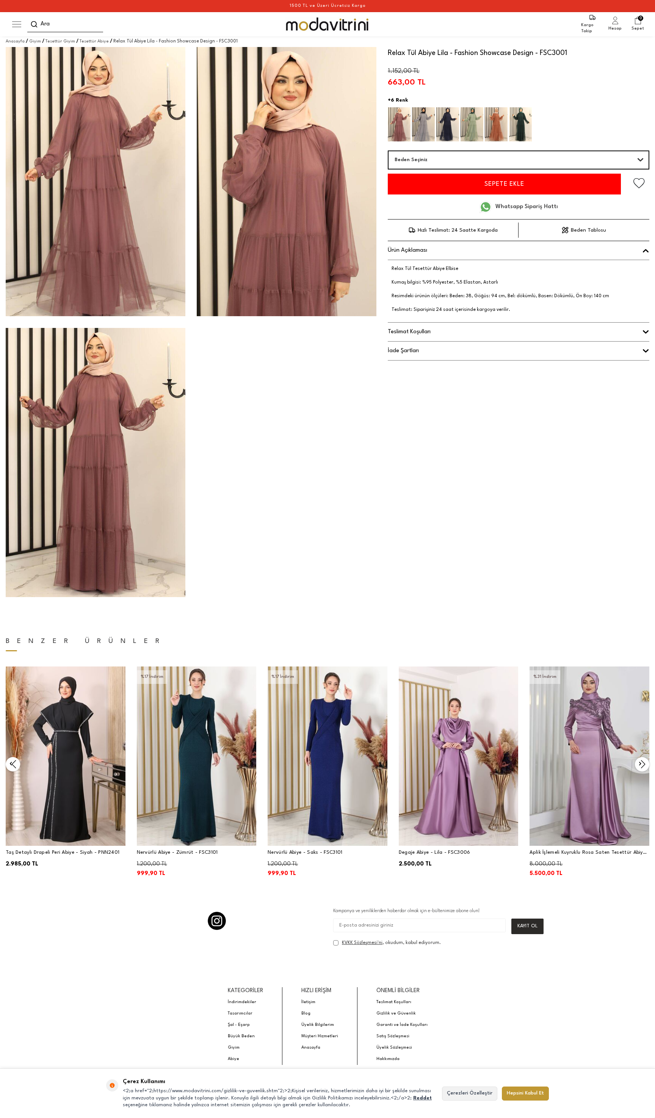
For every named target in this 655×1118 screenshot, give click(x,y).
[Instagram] (217, 921)
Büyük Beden (241, 1036)
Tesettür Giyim (60, 41)
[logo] (327, 24)
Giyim (35, 41)
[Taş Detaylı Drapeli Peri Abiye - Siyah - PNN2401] (65, 756)
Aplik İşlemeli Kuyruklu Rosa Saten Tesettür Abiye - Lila (588, 853)
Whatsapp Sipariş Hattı (526, 207)
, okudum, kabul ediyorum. (391, 943)
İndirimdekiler (242, 1002)
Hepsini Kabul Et (525, 1093)
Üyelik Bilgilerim (317, 1025)
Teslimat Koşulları (393, 1002)
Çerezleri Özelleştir (469, 1093)
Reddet (422, 1098)
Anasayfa (15, 41)
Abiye (233, 1059)
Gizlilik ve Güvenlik (396, 1013)
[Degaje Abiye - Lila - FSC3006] (459, 756)
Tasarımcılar (240, 1013)
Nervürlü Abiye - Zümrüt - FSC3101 (177, 852)
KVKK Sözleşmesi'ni (362, 943)
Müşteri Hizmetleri (319, 1036)
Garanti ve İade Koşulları (402, 1025)
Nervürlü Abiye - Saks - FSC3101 (305, 852)
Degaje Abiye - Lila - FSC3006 (434, 852)
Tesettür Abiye (94, 41)
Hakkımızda (388, 1059)
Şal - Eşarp (239, 1025)
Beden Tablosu (588, 230)
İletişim (308, 1002)
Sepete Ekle (504, 184)
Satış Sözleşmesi (392, 1036)
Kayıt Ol (527, 926)
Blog (305, 1013)
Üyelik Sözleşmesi (394, 1048)
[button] (13, 764)
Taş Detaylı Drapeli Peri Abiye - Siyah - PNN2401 (62, 852)
